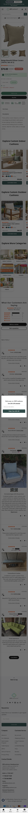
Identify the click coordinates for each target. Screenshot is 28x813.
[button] (3, 800)
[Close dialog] (25, 397)
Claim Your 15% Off (14, 411)
